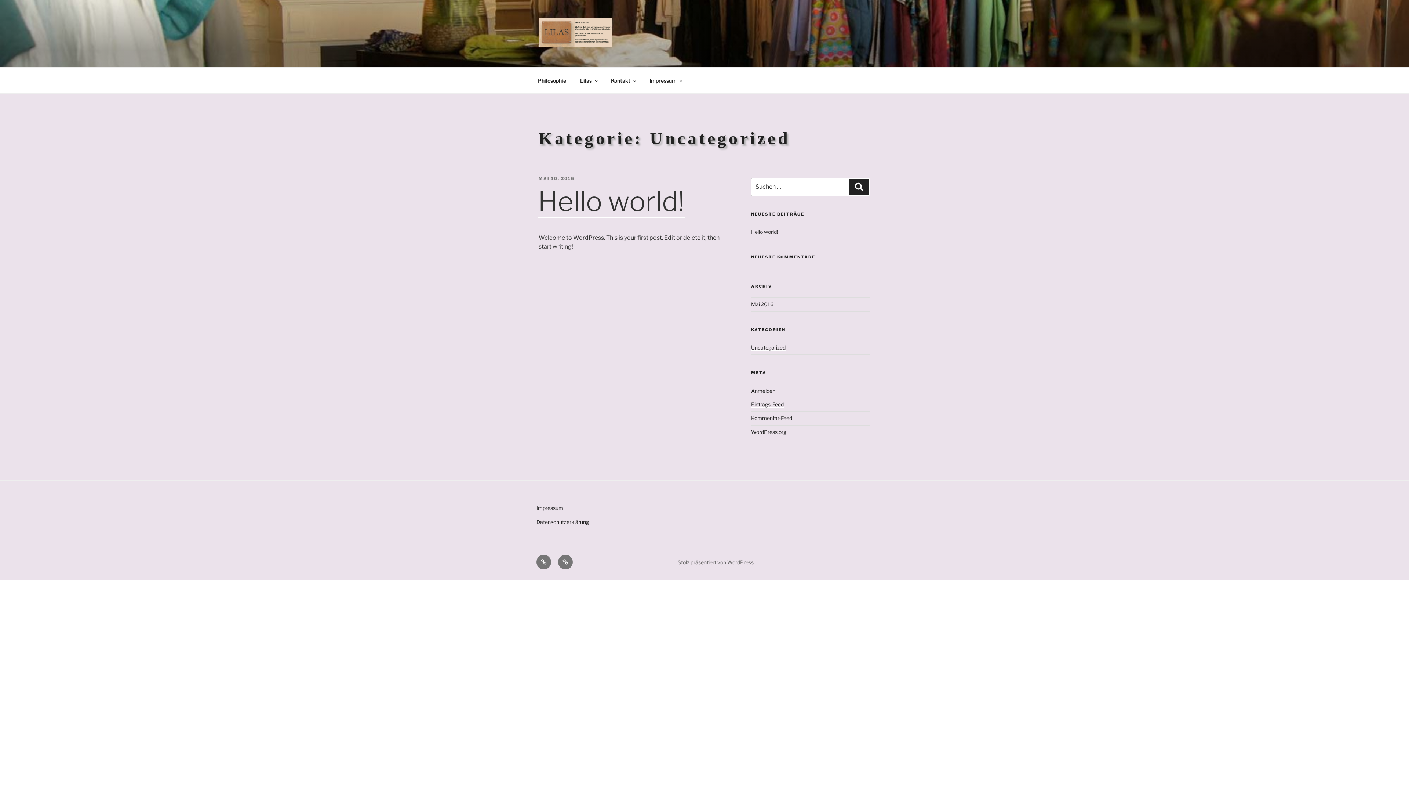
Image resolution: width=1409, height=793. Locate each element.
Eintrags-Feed (767, 404)
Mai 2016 (762, 304)
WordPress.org (768, 432)
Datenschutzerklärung (562, 522)
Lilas (586, 80)
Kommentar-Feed (771, 418)
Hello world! (611, 201)
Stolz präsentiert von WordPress (716, 562)
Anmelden (763, 391)
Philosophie (552, 80)
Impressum (663, 80)
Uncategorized (768, 347)
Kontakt (620, 80)
